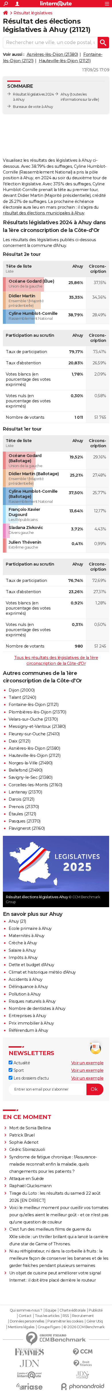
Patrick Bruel (22, 1135)
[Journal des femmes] (29, 1352)
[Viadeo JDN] (82, 1375)
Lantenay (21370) (25, 792)
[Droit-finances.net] (82, 1363)
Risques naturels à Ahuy (32, 1001)
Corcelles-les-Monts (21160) (35, 784)
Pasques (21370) (24, 821)
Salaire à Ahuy (22, 950)
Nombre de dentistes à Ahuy (37, 1008)
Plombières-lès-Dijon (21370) (37, 712)
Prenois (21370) (24, 806)
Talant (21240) (22, 697)
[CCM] (82, 1352)
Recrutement (83, 1316)
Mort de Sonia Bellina (30, 1128)
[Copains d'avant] (29, 1375)
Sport (18, 1070)
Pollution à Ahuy (24, 994)
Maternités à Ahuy (27, 935)
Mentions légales (21, 1327)
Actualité (21, 1062)
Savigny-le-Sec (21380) (30, 777)
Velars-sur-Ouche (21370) (33, 719)
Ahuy (65, 94)
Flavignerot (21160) (27, 828)
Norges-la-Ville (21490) (31, 763)
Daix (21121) (19, 741)
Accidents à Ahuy (25, 979)
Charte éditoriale (72, 1310)
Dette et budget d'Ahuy (31, 964)
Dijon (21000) (22, 690)
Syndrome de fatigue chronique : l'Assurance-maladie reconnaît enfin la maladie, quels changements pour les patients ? (53, 1164)
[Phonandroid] (82, 1386)
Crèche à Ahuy (23, 942)
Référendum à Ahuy (28, 1030)
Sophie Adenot (23, 1142)
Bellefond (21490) (26, 770)
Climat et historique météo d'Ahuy (42, 972)
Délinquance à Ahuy (28, 986)
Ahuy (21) (17, 921)
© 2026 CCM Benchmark (83, 1327)
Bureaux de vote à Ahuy (33, 106)
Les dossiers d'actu (30, 1078)
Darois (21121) (21, 799)
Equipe (50, 1310)
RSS (66, 1316)
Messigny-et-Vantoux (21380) (37, 726)
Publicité (96, 1310)
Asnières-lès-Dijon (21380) (52, 54)
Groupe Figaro (49, 1327)
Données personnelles (27, 1321)
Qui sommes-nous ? (26, 1310)
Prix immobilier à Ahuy (31, 1023)
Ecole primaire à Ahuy (30, 928)
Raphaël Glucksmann (30, 1185)
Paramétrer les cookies (65, 1321)
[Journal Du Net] (29, 1363)
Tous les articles (47, 1316)
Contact (25, 1316)
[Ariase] (29, 1386)
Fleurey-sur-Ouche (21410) (34, 734)
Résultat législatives (33, 13)
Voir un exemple (87, 1062)
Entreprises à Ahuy (27, 1015)
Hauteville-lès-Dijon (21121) (64, 60)
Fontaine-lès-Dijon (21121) (33, 704)
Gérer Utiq (94, 1321)
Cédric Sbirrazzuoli (27, 1149)
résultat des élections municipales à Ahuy (43, 213)
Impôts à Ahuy (23, 957)
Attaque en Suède (26, 1178)
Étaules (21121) (22, 814)
